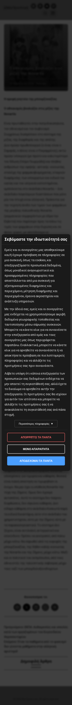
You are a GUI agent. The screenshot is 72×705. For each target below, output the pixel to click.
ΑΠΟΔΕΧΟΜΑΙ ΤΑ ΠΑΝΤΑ (36, 460)
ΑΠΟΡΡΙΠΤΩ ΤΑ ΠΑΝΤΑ (36, 437)
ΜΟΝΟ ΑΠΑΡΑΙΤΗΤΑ (36, 449)
